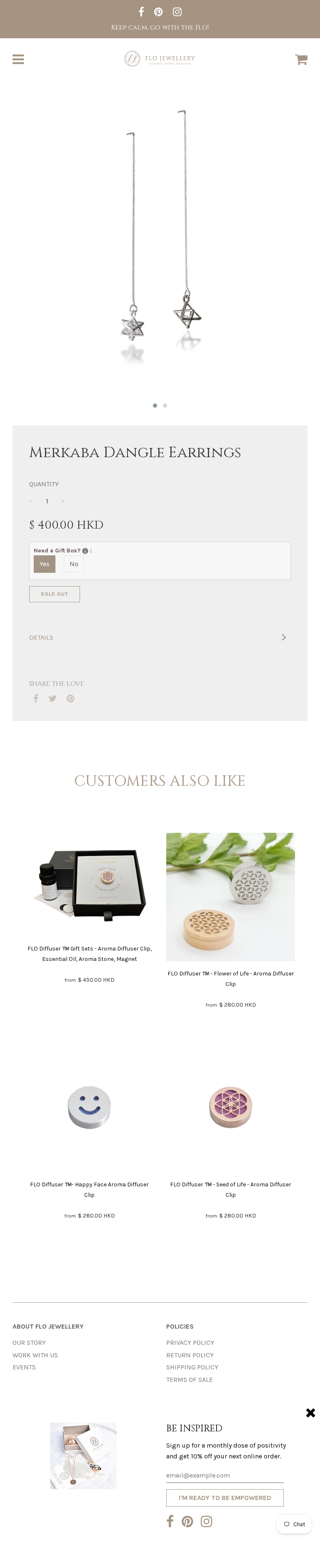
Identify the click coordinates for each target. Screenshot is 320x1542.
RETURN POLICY (190, 1355)
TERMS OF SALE (189, 1380)
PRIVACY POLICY (190, 1342)
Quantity (44, 484)
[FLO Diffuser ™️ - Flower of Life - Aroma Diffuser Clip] (230, 899)
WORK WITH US (35, 1355)
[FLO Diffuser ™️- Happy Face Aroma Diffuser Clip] (89, 1109)
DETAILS (41, 637)
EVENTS (24, 1367)
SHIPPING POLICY (192, 1367)
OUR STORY (29, 1342)
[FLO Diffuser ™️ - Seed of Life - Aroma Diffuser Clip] (230, 1109)
